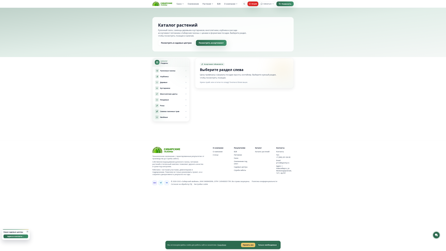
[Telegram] (160, 182)
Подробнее (221, 245)
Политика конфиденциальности (264, 181)
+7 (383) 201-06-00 (283, 157)
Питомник (238, 155)
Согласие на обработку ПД (181, 184)
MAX (154, 183)
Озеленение (193, 4)
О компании (229, 4)
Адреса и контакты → (15, 236)
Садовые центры (241, 167)
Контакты (280, 151)
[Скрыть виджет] (27, 231)
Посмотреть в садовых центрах (176, 43)
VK (167, 183)
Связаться (267, 4)
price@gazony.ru (282, 163)
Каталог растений (262, 151)
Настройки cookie (201, 184)
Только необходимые (267, 245)
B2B (218, 4)
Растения (207, 4)
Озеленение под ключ (240, 162)
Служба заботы (240, 170)
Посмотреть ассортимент (211, 43)
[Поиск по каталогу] (244, 4)
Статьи (215, 155)
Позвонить (286, 4)
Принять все (248, 245)
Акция (254, 4)
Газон (179, 4)
